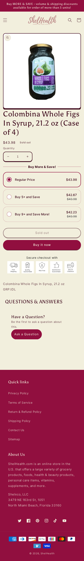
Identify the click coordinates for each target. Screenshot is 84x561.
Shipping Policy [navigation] (19, 421)
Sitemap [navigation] (14, 439)
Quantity (8, 148)
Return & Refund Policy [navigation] (24, 411)
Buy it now (42, 245)
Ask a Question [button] (26, 334)
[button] (5, 20)
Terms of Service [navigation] (20, 402)
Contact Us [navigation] (16, 430)
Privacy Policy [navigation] (18, 393)
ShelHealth (48, 553)
